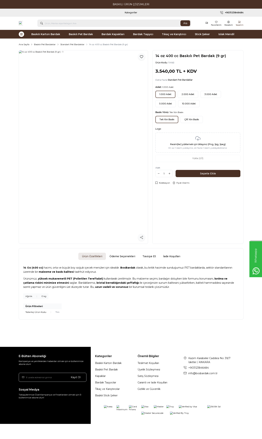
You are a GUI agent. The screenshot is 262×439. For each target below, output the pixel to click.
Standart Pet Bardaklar (72, 44)
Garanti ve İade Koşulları (152, 382)
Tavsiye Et (149, 256)
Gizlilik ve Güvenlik (149, 389)
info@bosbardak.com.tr (203, 373)
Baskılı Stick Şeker (106, 395)
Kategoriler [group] (138, 12)
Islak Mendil (226, 34)
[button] (165, 94)
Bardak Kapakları (113, 34)
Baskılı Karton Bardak (45, 34)
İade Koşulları (171, 256)
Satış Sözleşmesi (148, 376)
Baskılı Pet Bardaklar (45, 44)
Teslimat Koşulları (148, 363)
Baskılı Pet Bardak (81, 34)
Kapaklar (100, 376)
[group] (83, 147)
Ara (185, 23)
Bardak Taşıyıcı (143, 34)
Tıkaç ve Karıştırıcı (174, 34)
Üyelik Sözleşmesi (149, 369)
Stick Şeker (202, 34)
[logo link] (21, 23)
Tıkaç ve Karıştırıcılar (107, 389)
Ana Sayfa (24, 44)
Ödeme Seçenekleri (122, 256)
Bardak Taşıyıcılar (105, 382)
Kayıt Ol (75, 377)
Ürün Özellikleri (92, 256)
